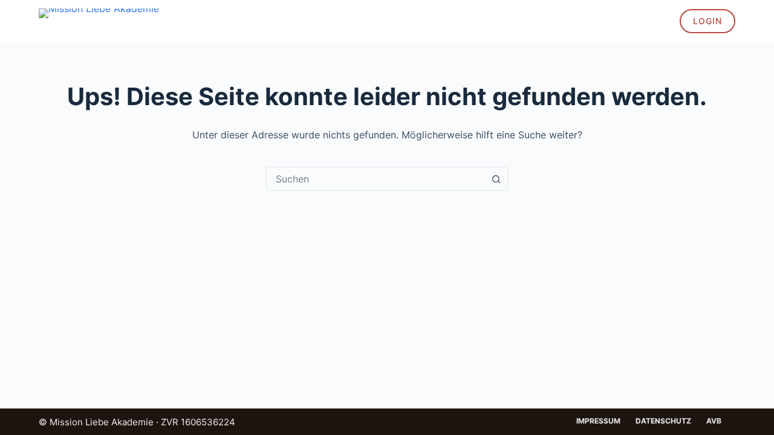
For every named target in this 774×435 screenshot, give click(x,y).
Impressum (598, 420)
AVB (713, 420)
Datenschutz (663, 420)
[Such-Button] (495, 178)
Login (707, 21)
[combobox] (375, 179)
